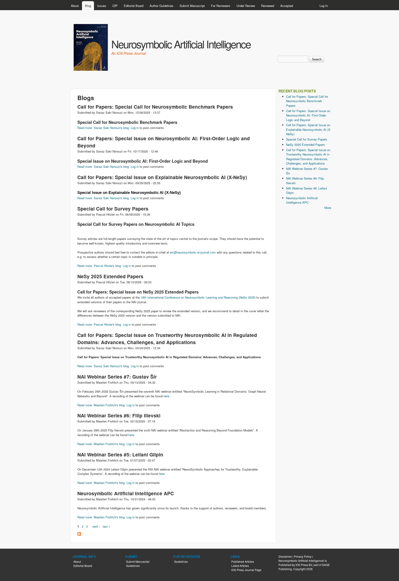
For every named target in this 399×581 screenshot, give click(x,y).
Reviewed (267, 5)
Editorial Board (133, 5)
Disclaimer (285, 556)
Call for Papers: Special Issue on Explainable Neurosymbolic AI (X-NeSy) (162, 177)
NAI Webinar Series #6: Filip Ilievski (118, 415)
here (166, 396)
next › (96, 526)
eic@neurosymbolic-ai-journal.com (193, 252)
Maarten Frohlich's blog (109, 405)
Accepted (286, 5)
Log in (135, 127)
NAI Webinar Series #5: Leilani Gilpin (120, 454)
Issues (101, 5)
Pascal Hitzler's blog (107, 265)
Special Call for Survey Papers (112, 208)
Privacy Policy (302, 556)
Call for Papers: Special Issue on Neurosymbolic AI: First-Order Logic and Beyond (308, 115)
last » (106, 526)
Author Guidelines (161, 5)
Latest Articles (240, 566)
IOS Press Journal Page (246, 570)
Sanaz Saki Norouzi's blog (111, 127)
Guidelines (133, 566)
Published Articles (242, 561)
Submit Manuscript (192, 5)
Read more (84, 127)
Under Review (245, 5)
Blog (88, 5)
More (327, 207)
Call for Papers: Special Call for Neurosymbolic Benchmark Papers (155, 106)
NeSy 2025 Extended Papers (110, 276)
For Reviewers (220, 5)
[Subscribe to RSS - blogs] (79, 534)
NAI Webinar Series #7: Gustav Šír (117, 376)
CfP (115, 5)
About (75, 5)
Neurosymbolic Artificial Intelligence (181, 43)
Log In (324, 5)
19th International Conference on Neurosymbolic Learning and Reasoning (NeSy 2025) (198, 297)
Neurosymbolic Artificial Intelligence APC (125, 493)
